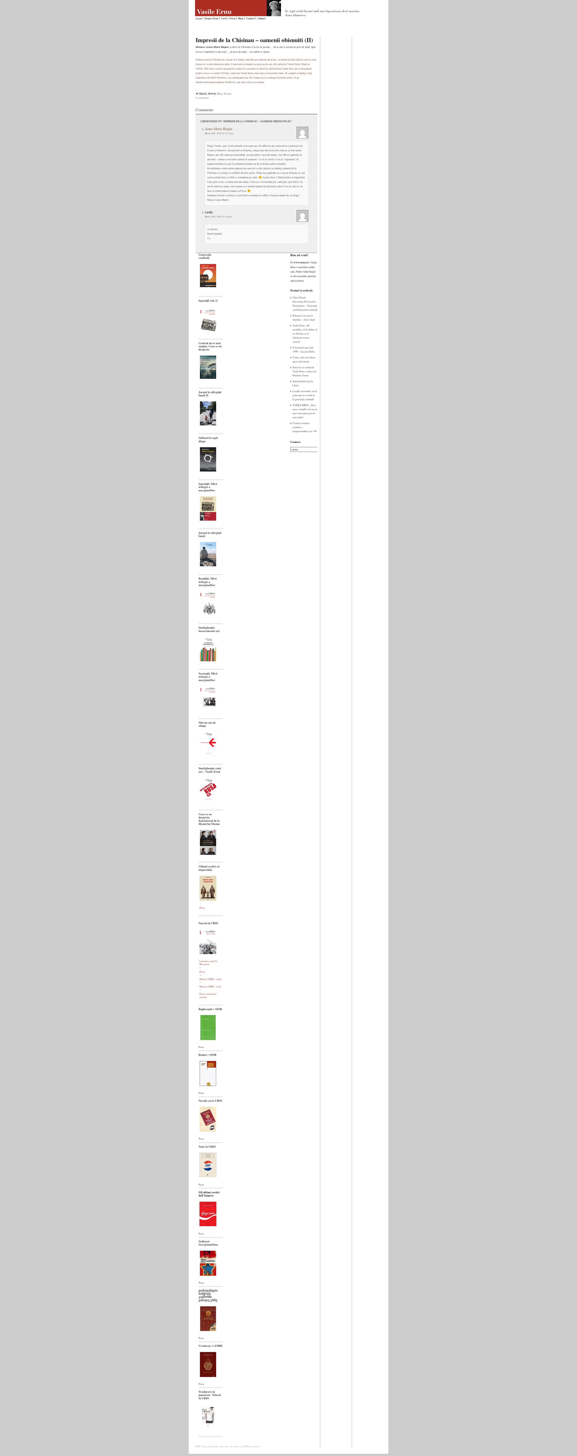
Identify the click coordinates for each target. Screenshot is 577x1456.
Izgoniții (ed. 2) (208, 300)
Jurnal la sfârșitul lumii (210, 534)
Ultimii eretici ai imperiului (209, 867)
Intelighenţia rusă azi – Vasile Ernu (210, 769)
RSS (247, 1446)
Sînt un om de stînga (207, 724)
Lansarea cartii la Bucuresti (208, 962)
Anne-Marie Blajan (218, 128)
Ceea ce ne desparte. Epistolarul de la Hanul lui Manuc (209, 819)
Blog (240, 18)
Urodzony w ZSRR (210, 1345)
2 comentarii (202, 97)
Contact (250, 18)
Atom (256, 1446)
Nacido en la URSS (210, 1100)
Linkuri (261, 18)
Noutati (227, 93)
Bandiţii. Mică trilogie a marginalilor (208, 581)
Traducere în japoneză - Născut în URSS (210, 1394)
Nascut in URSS (208, 923)
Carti (224, 18)
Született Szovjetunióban (208, 1242)
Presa (232, 18)
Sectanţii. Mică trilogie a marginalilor (208, 676)
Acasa (198, 18)
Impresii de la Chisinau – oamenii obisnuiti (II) (254, 40)
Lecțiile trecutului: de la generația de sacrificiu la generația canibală (305, 395)
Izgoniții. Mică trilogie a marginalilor (208, 486)
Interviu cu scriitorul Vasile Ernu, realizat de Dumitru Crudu (304, 371)
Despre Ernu (211, 18)
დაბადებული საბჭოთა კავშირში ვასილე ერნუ (208, 1295)
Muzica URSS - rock (210, 986)
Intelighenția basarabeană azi (209, 629)
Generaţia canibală (205, 256)
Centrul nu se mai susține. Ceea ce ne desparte (210, 346)
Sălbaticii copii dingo (208, 439)
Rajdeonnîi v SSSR (210, 1009)
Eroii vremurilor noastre (208, 995)
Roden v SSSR (207, 1054)
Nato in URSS (207, 1146)
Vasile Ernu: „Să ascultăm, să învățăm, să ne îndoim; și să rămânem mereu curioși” (305, 333)
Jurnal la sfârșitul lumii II (210, 393)
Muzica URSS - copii (210, 979)
